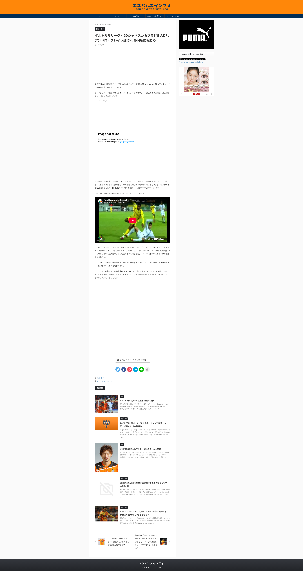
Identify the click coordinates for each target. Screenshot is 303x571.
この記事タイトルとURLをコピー (134, 360)
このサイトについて (174, 16)
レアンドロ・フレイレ (105, 381)
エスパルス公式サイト (155, 16)
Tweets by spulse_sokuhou (191, 62)
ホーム (98, 16)
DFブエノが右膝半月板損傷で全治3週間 (137, 400)
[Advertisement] (132, 63)
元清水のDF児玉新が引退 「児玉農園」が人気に (140, 449)
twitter (117, 16)
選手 (102, 378)
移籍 (98, 378)
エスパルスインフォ (151, 563)
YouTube (136, 16)
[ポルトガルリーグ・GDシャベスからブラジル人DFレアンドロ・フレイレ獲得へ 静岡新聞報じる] (135, 369)
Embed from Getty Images (103, 101)
